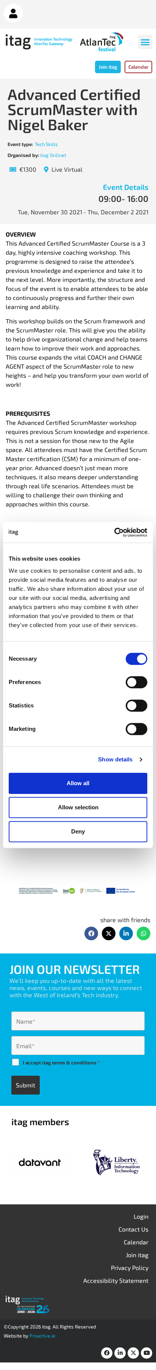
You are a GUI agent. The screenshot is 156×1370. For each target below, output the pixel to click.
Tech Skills (46, 144)
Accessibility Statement (115, 1280)
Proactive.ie (42, 1336)
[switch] (136, 682)
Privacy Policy (129, 1267)
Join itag (137, 1254)
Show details (115, 759)
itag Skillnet (53, 155)
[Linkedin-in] (120, 1353)
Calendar (136, 1241)
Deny (78, 831)
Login (141, 1216)
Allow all (78, 783)
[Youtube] (146, 1353)
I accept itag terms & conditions (61, 1062)
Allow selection (78, 807)
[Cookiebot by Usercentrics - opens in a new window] (114, 532)
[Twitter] (133, 1353)
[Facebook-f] (106, 1353)
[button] (145, 42)
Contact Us (133, 1229)
